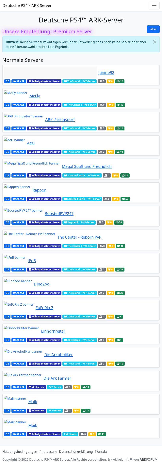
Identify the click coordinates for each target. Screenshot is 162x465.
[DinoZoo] (18, 284)
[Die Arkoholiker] (23, 355)
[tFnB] (15, 261)
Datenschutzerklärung (76, 451)
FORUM (149, 459)
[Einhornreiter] (21, 331)
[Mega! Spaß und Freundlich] (32, 166)
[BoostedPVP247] (23, 213)
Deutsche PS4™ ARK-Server (27, 5)
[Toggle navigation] (154, 5)
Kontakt (101, 451)
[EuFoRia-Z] (19, 308)
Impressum (48, 451)
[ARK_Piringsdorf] (23, 120)
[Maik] (15, 402)
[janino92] (50, 72)
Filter (153, 29)
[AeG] (14, 143)
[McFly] (15, 96)
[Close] (154, 41)
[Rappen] (17, 190)
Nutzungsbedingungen (19, 451)
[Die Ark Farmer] (22, 378)
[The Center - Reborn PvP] (29, 237)
